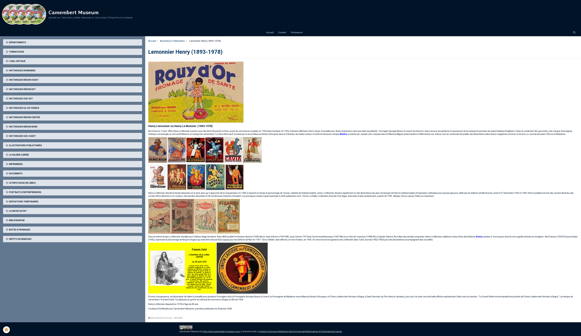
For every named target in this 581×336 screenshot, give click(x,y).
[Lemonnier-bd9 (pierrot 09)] (228, 216)
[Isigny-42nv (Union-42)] (242, 268)
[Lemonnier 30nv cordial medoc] (215, 177)
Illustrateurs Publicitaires (172, 41)
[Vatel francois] (182, 268)
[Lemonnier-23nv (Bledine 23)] (176, 177)
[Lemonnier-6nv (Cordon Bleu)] (214, 149)
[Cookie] (6, 329)
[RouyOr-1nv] (195, 92)
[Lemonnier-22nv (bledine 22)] (157, 177)
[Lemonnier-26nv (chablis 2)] (196, 177)
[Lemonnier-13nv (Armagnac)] (252, 149)
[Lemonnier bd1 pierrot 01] (159, 216)
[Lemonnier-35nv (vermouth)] (234, 177)
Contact (282, 32)
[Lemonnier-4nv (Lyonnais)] (195, 149)
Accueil (270, 32)
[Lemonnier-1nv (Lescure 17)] (176, 149)
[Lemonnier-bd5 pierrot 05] (205, 216)
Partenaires (297, 32)
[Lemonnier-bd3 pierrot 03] (182, 216)
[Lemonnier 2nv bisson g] (157, 149)
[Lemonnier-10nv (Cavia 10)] (233, 149)
